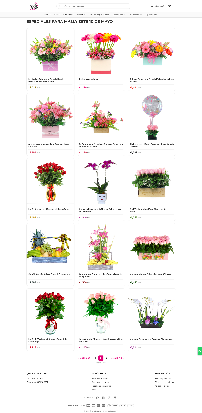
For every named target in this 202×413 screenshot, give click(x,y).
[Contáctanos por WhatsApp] (97, 397)
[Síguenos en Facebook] (103, 397)
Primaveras (68, 15)
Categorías (118, 15)
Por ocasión (134, 15)
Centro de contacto (35, 378)
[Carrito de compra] (169, 6)
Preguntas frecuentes (101, 386)
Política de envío (162, 386)
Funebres (81, 15)
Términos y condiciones (165, 382)
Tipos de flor (151, 15)
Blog (94, 389)
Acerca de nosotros (100, 382)
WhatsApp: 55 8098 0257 (37, 382)
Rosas (56, 15)
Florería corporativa (100, 378)
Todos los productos (99, 15)
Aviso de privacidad (163, 378)
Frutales (46, 15)
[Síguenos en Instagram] (109, 397)
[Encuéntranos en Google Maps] (115, 397)
